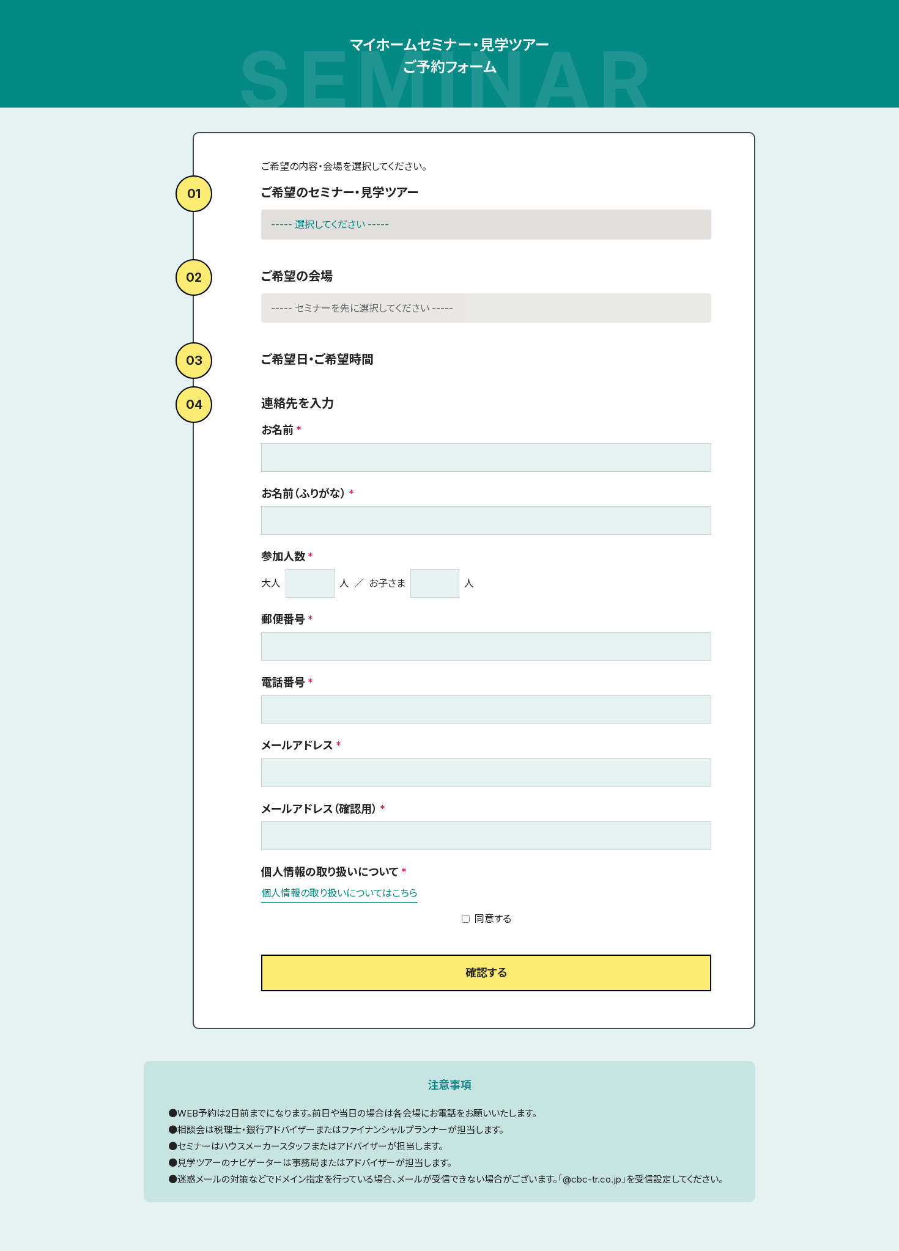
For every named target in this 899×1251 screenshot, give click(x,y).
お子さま (387, 583)
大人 (271, 583)
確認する (486, 972)
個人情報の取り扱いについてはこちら (339, 893)
